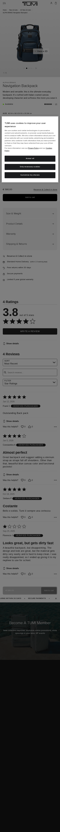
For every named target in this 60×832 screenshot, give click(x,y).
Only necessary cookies (30, 167)
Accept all (30, 159)
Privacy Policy (33, 148)
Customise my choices (30, 175)
